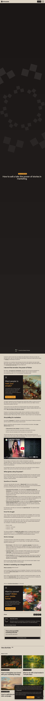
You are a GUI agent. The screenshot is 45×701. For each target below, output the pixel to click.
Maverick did (23, 484)
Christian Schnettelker (13, 583)
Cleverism (11, 420)
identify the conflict (19, 531)
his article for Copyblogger (15, 370)
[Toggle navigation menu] (43, 1)
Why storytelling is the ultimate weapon (15, 409)
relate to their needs (13, 571)
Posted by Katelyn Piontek (24, 350)
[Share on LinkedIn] (34, 614)
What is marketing (8, 567)
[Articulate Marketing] (5, 1)
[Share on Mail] (38, 614)
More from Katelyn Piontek (10, 625)
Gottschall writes (12, 576)
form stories (20, 532)
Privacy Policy (19, 690)
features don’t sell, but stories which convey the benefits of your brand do (23, 557)
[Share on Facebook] (36, 614)
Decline (38, 697)
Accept (30, 697)
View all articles (7, 647)
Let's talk (39, 1)
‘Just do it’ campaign (27, 545)
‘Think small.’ (9, 552)
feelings (7, 359)
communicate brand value (11, 364)
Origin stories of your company (12, 428)
